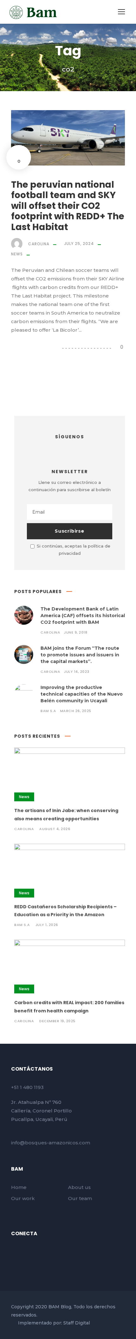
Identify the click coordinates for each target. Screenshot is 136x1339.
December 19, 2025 (57, 1020)
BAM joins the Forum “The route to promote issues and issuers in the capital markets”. (79, 654)
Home (19, 1187)
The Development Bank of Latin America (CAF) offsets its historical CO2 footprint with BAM (82, 615)
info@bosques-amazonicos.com (50, 1143)
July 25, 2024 (79, 243)
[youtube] (25, 1252)
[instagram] (81, 448)
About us (79, 1187)
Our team (80, 1198)
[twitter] (70, 448)
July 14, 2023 (77, 671)
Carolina (38, 243)
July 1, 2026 (46, 924)
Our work (23, 1198)
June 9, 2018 (75, 632)
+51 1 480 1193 (27, 1087)
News (17, 254)
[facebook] (58, 448)
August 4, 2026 (54, 828)
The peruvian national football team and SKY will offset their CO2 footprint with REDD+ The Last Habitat (67, 205)
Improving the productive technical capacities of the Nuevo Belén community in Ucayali (81, 694)
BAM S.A (48, 710)
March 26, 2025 (75, 710)
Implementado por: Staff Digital (54, 1323)
